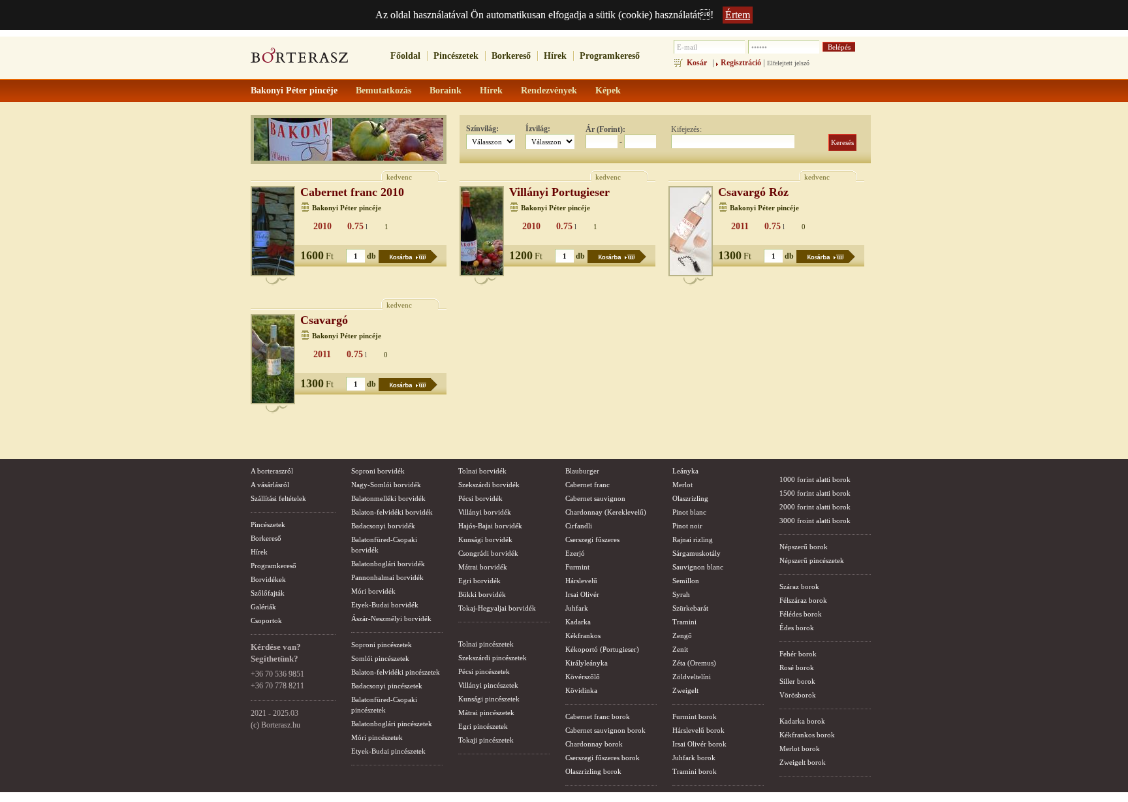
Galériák (263, 607)
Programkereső (610, 56)
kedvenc (399, 177)
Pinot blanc (689, 512)
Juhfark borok (693, 758)
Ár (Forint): (605, 129)
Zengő (682, 635)
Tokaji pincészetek (486, 740)
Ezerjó (575, 553)
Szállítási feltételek (278, 498)
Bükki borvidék (482, 594)
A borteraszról (272, 471)
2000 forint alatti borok (815, 507)
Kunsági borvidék (485, 539)
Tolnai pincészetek (486, 644)
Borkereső (511, 56)
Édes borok (796, 628)
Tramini (684, 622)
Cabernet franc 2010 (352, 192)
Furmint (577, 567)
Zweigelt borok (802, 762)
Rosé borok (796, 667)
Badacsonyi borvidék (383, 526)
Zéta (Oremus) (694, 663)
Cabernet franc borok (597, 716)
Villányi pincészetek (488, 685)
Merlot (682, 485)
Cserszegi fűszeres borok (602, 758)
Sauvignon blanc (697, 567)
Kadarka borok (802, 721)
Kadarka (578, 622)
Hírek (555, 56)
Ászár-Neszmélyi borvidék (391, 618)
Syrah (681, 594)
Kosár (697, 62)
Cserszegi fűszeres (592, 539)
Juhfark (576, 608)
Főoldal (405, 56)
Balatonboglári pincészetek (391, 724)
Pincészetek (455, 56)
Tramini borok (694, 771)
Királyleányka (586, 663)
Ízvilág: (537, 128)
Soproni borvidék (378, 471)
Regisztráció (741, 62)
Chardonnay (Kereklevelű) (605, 512)
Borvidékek (268, 579)
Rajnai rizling (692, 539)
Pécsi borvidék (480, 498)
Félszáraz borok (803, 600)
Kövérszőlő (582, 677)
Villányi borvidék (484, 512)
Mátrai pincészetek (486, 712)
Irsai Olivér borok (699, 744)
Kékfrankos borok (807, 735)
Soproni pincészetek (381, 645)
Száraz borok (799, 586)
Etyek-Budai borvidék (384, 605)
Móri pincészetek (377, 737)
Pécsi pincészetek (484, 671)
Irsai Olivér (582, 594)
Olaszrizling (690, 498)
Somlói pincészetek (380, 658)
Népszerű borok (803, 547)
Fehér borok (798, 654)
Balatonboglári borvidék (388, 564)
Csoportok (266, 620)
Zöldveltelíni (691, 677)
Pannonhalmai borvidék (387, 577)
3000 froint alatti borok (815, 520)
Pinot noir (687, 526)
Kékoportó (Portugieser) (602, 649)
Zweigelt (685, 690)
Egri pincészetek (483, 726)
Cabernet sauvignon (595, 498)
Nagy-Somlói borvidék (386, 485)
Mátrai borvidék (482, 567)
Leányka (685, 471)
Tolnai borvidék (482, 471)
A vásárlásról (270, 485)
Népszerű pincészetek (811, 560)
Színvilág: (482, 128)
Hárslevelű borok (698, 730)
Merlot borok (799, 748)
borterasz (300, 59)
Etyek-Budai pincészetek (388, 751)
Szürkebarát (690, 608)
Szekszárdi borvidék (489, 485)
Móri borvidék (373, 591)
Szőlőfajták (268, 593)
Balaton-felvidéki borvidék (392, 512)
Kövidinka (581, 690)
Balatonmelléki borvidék (388, 498)
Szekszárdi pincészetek (492, 658)
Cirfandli (578, 526)
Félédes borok (800, 614)
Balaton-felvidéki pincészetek (395, 672)
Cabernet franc (587, 485)
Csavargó (324, 320)
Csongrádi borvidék (488, 553)
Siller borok (797, 681)
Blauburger (582, 471)
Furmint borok (694, 716)
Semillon (685, 581)
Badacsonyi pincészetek (386, 686)
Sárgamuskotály (696, 553)
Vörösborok (797, 695)
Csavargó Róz (753, 192)
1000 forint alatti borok (815, 479)
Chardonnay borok (594, 744)
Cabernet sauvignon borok (605, 730)
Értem (737, 14)
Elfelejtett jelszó (788, 63)
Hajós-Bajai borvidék (490, 526)
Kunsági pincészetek (489, 699)
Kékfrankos (583, 635)
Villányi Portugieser (559, 192)
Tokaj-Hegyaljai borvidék (497, 608)
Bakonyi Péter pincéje (346, 208)
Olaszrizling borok (593, 771)
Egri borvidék (479, 581)
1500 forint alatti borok (815, 493)
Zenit (680, 649)
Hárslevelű (581, 581)
